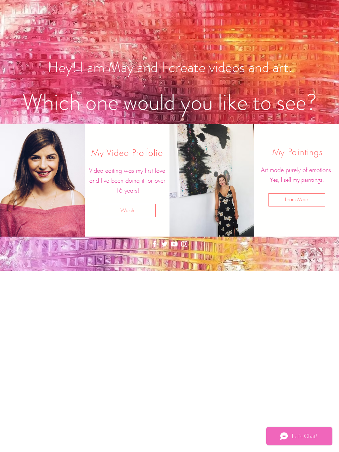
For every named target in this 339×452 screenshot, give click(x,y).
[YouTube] (174, 244)
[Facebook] (154, 244)
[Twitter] (164, 244)
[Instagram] (184, 244)
